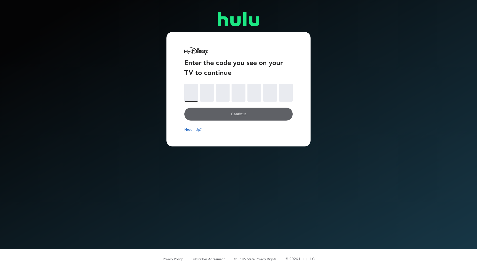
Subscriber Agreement (208, 259)
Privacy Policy (173, 259)
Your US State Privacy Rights (255, 259)
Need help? (192, 130)
